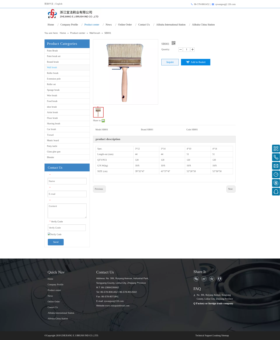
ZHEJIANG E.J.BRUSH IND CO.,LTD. (80, 335)
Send (55, 242)
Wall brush (52, 67)
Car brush (51, 129)
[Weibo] (204, 278)
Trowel (50, 135)
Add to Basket (198, 62)
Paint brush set (53, 56)
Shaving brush (53, 123)
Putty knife (52, 146)
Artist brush (52, 112)
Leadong (217, 335)
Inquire (170, 62)
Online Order (54, 301)
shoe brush (52, 107)
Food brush (52, 101)
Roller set (51, 84)
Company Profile (55, 284)
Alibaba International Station (61, 313)
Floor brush (52, 118)
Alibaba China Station (58, 318)
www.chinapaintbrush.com (117, 305)
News (50, 296)
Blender (50, 157)
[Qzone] (211, 278)
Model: (98, 129)
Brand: (144, 129)
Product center (54, 290)
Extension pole (54, 79)
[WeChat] (196, 278)
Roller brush (52, 73)
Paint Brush (52, 50)
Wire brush (52, 95)
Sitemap (225, 335)
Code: (189, 129)
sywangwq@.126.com (225, 4)
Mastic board (53, 140)
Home (50, 279)
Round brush (53, 62)
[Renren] (219, 278)
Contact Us (53, 307)
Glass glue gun (53, 151)
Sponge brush (53, 90)
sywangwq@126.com (113, 301)
